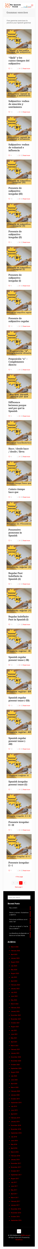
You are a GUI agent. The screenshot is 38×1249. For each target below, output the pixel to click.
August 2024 (15, 962)
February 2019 (15, 1118)
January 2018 (15, 1159)
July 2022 (14, 992)
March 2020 (14, 1087)
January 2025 (15, 958)
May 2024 (14, 970)
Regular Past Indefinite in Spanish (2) (15, 576)
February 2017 (15, 1201)
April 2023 (14, 981)
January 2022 (15, 1011)
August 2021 (15, 1027)
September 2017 (16, 1175)
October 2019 (15, 1099)
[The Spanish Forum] (18, 5)
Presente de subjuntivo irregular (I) (15, 277)
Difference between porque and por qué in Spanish (17, 407)
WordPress (19, 1240)
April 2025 (14, 954)
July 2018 (14, 1137)
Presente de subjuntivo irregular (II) (15, 234)
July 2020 (14, 1076)
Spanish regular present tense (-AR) (17, 741)
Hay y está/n (13, 908)
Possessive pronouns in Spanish (15, 532)
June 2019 (14, 1110)
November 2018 (16, 1129)
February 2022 (15, 1008)
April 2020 (14, 1083)
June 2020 (14, 1080)
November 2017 (16, 1167)
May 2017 (14, 1190)
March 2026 (14, 947)
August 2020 (15, 1072)
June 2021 (14, 1034)
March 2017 (14, 1197)
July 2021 (14, 1030)
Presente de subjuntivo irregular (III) (15, 191)
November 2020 (16, 1061)
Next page (18, 887)
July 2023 (14, 977)
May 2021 (14, 1038)
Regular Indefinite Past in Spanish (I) (18, 618)
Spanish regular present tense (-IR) (18, 658)
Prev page (20, 877)
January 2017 (15, 1205)
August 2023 (15, 973)
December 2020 (16, 1057)
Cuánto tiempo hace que (16, 491)
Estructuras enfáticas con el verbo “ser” (18, 921)
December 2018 (16, 1125)
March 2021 (14, 1045)
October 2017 (15, 1171)
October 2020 (15, 1064)
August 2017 (15, 1178)
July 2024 (14, 966)
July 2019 (14, 1106)
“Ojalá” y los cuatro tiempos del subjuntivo (18, 60)
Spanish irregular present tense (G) (18, 783)
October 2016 (15, 1216)
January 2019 (15, 1121)
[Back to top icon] (19, 1231)
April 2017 (14, 1194)
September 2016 (16, 1220)
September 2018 (16, 1133)
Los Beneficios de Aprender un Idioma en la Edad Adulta (19, 934)
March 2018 (14, 1152)
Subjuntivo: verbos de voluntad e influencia (18, 147)
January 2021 (15, 1053)
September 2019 (16, 1102)
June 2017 (14, 1186)
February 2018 (15, 1156)
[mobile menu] (32, 5)
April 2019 (14, 1114)
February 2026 (15, 951)
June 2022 (14, 996)
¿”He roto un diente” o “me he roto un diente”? (18, 927)
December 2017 (16, 1163)
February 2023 (15, 985)
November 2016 (16, 1213)
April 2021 (14, 1042)
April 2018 (14, 1148)
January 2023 (15, 989)
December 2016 (16, 1209)
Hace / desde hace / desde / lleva (18, 450)
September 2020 (16, 1068)
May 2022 (14, 1000)
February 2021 (15, 1049)
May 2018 (14, 1144)
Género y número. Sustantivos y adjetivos (19, 914)
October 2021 (15, 1023)
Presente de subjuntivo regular (18, 320)
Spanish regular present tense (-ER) (19, 699)
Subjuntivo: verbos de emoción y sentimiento (18, 104)
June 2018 (14, 1140)
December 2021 (16, 1015)
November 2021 (16, 1019)
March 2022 (14, 1004)
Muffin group (25, 1235)
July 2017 (14, 1182)
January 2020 (15, 1095)
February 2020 (15, 1091)
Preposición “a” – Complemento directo (18, 361)
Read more (26, 68)
